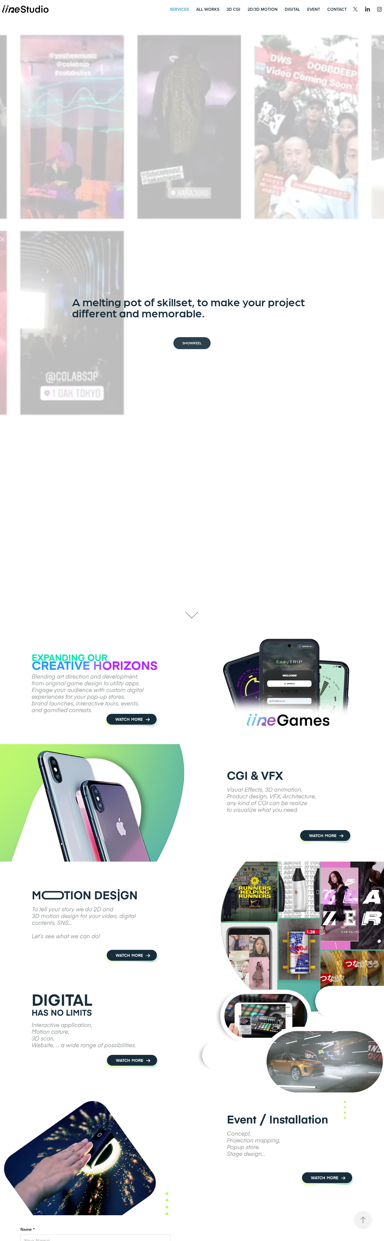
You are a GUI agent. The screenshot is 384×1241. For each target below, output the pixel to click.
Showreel (192, 343)
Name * (27, 1229)
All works (207, 9)
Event (313, 9)
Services (179, 9)
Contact (337, 9)
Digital (292, 9)
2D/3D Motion (263, 9)
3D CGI (233, 9)
